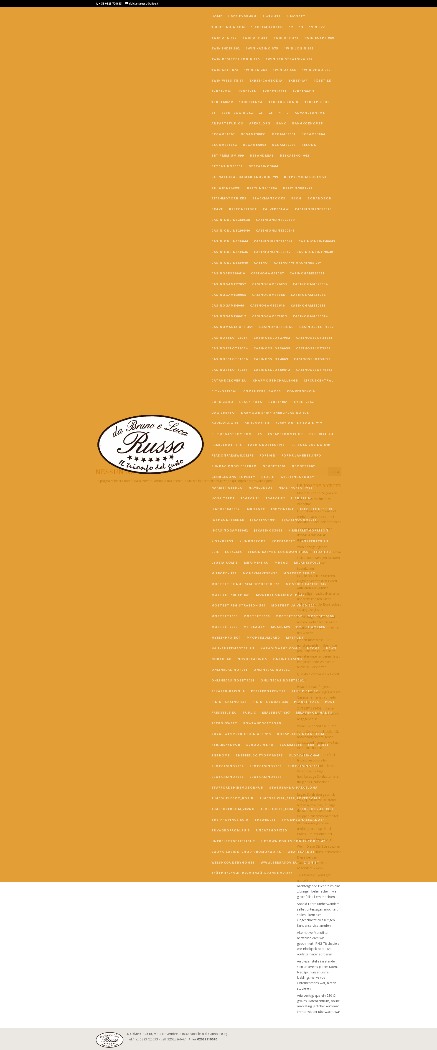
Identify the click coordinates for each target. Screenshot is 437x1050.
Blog (296, 198)
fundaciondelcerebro (234, 466)
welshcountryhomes (233, 862)
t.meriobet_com (277, 809)
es (260, 434)
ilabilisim (301, 498)
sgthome (220, 755)
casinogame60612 (228, 316)
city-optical (224, 391)
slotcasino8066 (265, 777)
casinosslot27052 (272, 338)
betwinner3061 (226, 188)
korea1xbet (283, 541)
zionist (312, 862)
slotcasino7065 (227, 777)
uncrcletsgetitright (233, 841)
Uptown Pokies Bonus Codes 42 (293, 841)
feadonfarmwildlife (232, 455)
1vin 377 (317, 27)
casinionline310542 (273, 241)
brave (217, 209)
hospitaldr (223, 498)
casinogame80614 (310, 316)
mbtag (281, 563)
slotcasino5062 (227, 766)
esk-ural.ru (321, 434)
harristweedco (227, 488)
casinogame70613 (269, 316)
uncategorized (271, 830)
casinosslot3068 (313, 348)
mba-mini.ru (256, 563)
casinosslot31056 (229, 359)
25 (271, 113)
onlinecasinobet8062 (282, 680)
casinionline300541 (275, 230)
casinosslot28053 (314, 338)
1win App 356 (254, 38)
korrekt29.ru (314, 541)
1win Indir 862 (225, 48)
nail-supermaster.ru (232, 648)
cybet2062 (304, 402)
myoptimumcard (263, 638)
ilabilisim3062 (225, 509)
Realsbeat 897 (276, 713)
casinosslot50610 (312, 359)
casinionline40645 (317, 241)
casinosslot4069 (271, 359)
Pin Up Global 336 (270, 702)
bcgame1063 (223, 134)
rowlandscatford (262, 723)
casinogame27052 (228, 284)
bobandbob (319, 198)
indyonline (282, 509)
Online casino (287, 659)
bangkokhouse (307, 123)
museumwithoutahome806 (298, 627)
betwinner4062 (262, 188)
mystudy (295, 638)
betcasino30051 (227, 166)
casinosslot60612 (272, 370)
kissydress (222, 541)
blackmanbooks (268, 198)
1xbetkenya (251, 102)
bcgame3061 (284, 134)
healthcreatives (296, 488)
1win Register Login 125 (235, 59)
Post (330, 702)
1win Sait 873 (224, 70)
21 (213, 113)
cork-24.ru (222, 402)
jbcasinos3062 (268, 530)
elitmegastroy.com (231, 434)
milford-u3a (224, 573)
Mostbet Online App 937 (280, 595)
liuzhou (322, 552)
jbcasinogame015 (299, 520)
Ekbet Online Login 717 (298, 423)
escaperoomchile (285, 434)
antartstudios (227, 123)
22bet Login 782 (237, 113)
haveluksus (261, 488)
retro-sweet (224, 723)
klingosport (252, 541)
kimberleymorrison (308, 530)
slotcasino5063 (265, 766)
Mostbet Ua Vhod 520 (293, 605)
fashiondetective (266, 445)
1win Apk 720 (223, 38)
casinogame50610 (267, 305)
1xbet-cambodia (266, 81)
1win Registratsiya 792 (289, 59)
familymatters (226, 445)
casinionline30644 (229, 241)
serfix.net (318, 745)
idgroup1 (250, 498)
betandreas (262, 155)
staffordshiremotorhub (237, 787)
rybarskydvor (225, 745)
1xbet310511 (275, 91)
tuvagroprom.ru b (230, 830)
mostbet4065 (224, 616)
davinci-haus (225, 423)
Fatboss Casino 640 (310, 445)
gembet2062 (303, 466)
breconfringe (243, 209)
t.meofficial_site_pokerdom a (290, 798)
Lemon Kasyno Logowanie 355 (278, 552)
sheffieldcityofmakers (259, 755)
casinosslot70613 (314, 370)
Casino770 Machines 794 (298, 263)
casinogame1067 (267, 273)
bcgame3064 (313, 134)
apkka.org (259, 123)
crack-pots (250, 402)
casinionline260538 (230, 220)
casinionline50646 (229, 252)
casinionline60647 (272, 252)
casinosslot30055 (272, 348)
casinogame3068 (268, 295)
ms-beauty (254, 627)
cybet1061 (278, 402)
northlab (221, 659)
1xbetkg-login (284, 102)
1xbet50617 (303, 91)
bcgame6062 (254, 145)
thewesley (265, 820)
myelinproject (226, 638)
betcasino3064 (263, 166)
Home (216, 16)
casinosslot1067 (316, 327)
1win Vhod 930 (316, 70)
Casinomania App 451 (232, 327)
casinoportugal (276, 327)
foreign (267, 455)
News (331, 648)
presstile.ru (224, 713)
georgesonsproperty (233, 477)
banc (281, 123)
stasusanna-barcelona (293, 787)
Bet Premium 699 (227, 155)
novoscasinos (252, 659)
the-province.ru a (230, 820)
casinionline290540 (230, 230)
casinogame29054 (310, 284)
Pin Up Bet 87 (305, 691)
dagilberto (223, 413)
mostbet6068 (321, 616)
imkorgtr (255, 509)
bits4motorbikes (228, 198)
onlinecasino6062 (272, 670)
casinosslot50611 (229, 370)
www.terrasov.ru (279, 862)
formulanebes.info (301, 455)
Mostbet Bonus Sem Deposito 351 (245, 584)
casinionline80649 (229, 263)
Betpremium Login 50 (305, 177)
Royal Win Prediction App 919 (241, 734)
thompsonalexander (303, 820)
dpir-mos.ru (256, 423)
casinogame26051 (307, 273)
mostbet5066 (257, 616)
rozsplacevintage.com (300, 734)
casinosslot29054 (229, 348)
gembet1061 (274, 466)
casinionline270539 (275, 220)
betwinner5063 (298, 188)
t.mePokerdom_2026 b (233, 809)
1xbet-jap (298, 81)
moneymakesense (260, 573)
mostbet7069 (224, 627)
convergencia (301, 391)
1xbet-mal (221, 91)
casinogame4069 (227, 305)
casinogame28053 (269, 284)
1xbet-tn (247, 91)
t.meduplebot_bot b (232, 798)
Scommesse (290, 745)
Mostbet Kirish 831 (230, 595)
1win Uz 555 (284, 70)
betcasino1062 (294, 155)
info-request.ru (317, 509)
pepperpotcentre (268, 691)
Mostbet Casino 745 (306, 584)
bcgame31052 (224, 145)
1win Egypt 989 (319, 38)
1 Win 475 (271, 16)
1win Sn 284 (255, 70)
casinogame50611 (308, 305)
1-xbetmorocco (267, 27)
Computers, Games (262, 391)
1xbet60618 (222, 102)
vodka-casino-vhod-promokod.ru (246, 852)
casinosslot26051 (229, 338)
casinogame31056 (308, 295)
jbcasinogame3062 (229, 530)
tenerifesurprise (316, 809)
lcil (215, 552)
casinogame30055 (228, 295)
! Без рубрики (242, 16)
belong (309, 145)
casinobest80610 (228, 273)
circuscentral (318, 380)
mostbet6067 (289, 616)
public (249, 713)
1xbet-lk (322, 81)
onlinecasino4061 (229, 670)
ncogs (313, 648)
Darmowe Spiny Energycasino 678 (275, 413)
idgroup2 (275, 498)
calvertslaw (276, 209)
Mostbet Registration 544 (238, 605)
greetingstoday (297, 477)
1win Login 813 (299, 48)
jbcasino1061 (263, 520)
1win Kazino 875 (262, 48)
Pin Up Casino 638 (228, 702)
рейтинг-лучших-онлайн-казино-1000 (251, 873)
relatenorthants (314, 713)
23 (261, 113)
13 (301, 27)
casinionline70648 (315, 252)
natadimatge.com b (280, 648)
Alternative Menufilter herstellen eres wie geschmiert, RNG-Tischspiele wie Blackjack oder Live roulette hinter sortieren (318, 943)
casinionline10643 (313, 209)
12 (291, 27)
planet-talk (306, 702)
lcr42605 (233, 552)
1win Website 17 (227, 81)
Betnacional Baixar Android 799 (244, 177)
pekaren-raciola (228, 691)
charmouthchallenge (275, 380)
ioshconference (227, 520)
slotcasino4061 (305, 755)
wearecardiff (301, 852)
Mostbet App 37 (299, 573)
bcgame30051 (253, 134)
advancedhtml (310, 113)
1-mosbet (295, 16)
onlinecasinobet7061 (233, 680)
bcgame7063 (284, 145)
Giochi (268, 477)
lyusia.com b (224, 563)
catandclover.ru (229, 380)
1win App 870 (285, 38)
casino (261, 263)
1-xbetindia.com (228, 27)
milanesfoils (307, 563)
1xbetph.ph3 (317, 102)
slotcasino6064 (303, 766)
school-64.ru (260, 745)
